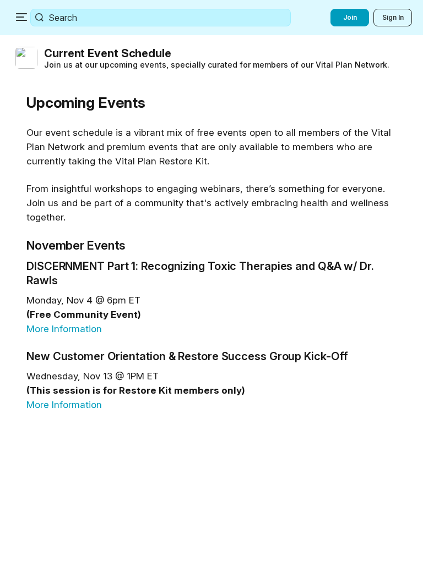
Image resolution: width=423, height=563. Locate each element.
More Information (64, 328)
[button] (213, 57)
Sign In (393, 17)
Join (350, 17)
